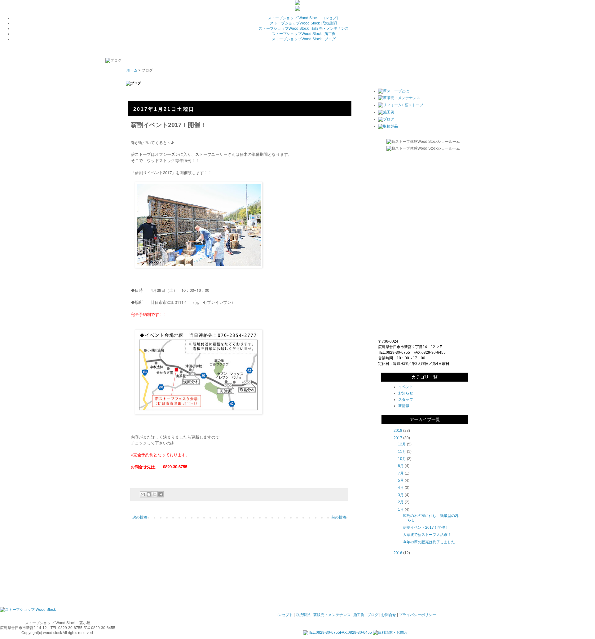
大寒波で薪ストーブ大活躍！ (427, 534)
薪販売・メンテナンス (331, 615)
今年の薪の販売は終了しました (429, 542)
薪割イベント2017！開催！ (426, 527)
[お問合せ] (297, 9)
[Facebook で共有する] (160, 494)
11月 (402, 451)
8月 (401, 466)
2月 (401, 502)
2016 (398, 553)
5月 (401, 480)
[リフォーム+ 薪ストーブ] (400, 105)
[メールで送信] (143, 494)
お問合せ (388, 615)
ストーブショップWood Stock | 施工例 (304, 34)
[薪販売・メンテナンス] (399, 98)
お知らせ (405, 393)
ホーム (132, 70)
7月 (401, 473)
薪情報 (403, 406)
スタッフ (405, 399)
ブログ (372, 615)
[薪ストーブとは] (393, 91)
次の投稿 (139, 517)
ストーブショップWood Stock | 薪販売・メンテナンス (304, 28)
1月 (401, 509)
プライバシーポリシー (417, 615)
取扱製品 (303, 615)
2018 (398, 430)
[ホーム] (297, 4)
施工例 (358, 615)
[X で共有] (155, 494)
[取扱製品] (388, 126)
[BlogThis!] (149, 494)
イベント (405, 387)
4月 (401, 487)
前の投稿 (338, 517)
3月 (401, 495)
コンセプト (283, 615)
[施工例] (386, 112)
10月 (402, 459)
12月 (402, 444)
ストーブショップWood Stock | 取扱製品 (303, 23)
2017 (398, 438)
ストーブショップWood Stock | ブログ (304, 39)
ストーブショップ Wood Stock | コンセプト (304, 18)
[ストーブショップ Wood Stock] (28, 609)
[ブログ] (386, 119)
